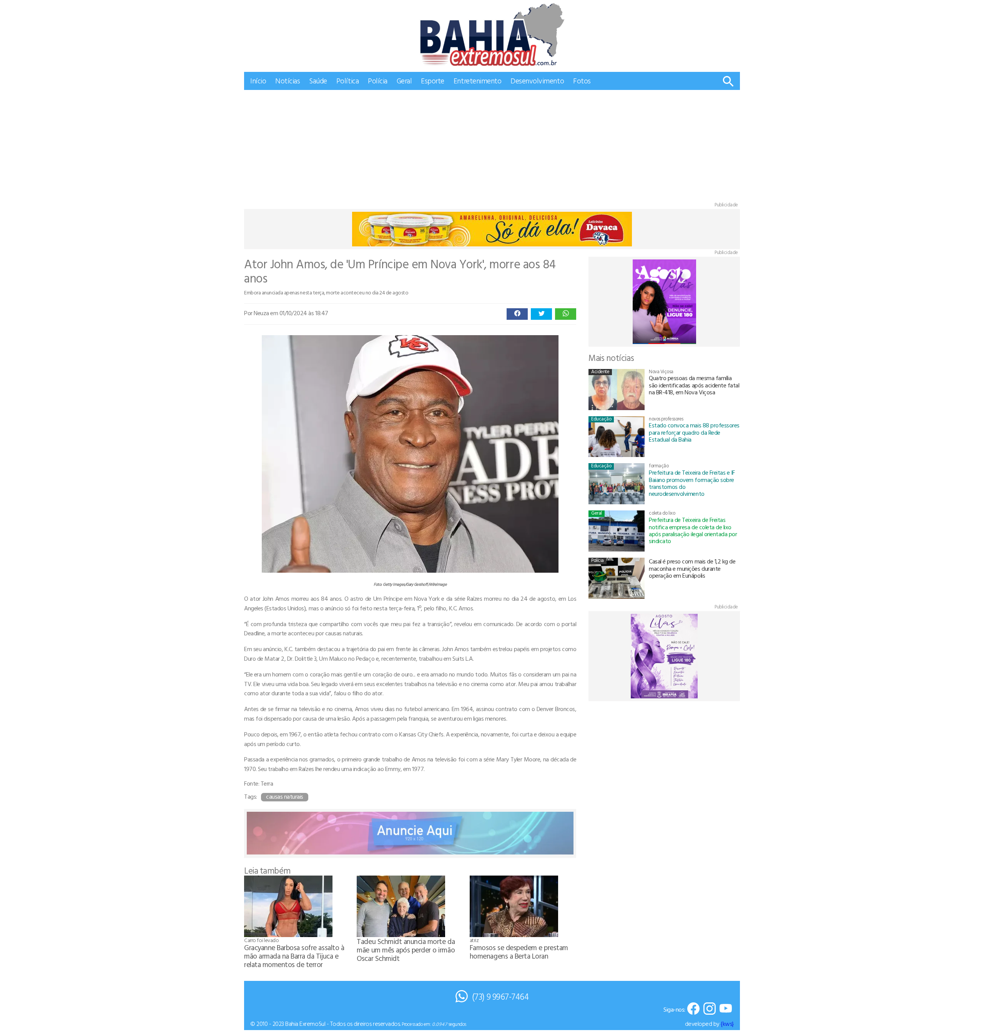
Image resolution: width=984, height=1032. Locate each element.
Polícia (377, 80)
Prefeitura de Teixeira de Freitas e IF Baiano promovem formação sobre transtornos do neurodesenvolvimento (692, 483)
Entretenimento (477, 80)
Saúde (318, 80)
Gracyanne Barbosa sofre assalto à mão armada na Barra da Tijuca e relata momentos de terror (294, 956)
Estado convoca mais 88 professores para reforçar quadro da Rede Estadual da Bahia (694, 432)
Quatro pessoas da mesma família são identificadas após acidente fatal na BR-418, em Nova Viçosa (694, 385)
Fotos (582, 80)
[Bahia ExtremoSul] (492, 34)
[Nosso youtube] (726, 1009)
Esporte (432, 80)
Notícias (287, 80)
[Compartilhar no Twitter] (541, 314)
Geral (404, 80)
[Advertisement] (492, 147)
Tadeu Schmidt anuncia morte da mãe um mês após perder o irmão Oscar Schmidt (406, 950)
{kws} (727, 1023)
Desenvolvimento (537, 80)
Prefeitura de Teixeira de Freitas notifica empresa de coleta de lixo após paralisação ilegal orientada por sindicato (693, 530)
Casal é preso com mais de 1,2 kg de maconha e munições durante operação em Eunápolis (692, 568)
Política (347, 80)
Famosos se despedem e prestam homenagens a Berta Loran (519, 951)
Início (258, 80)
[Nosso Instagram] (709, 1009)
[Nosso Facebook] (693, 1009)
